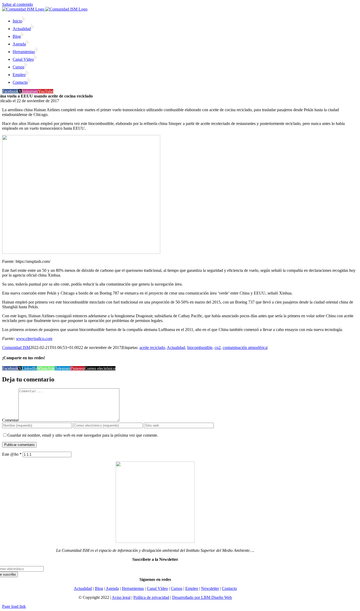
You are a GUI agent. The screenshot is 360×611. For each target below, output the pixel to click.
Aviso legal (121, 597)
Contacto (229, 588)
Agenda (112, 588)
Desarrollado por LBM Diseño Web (202, 597)
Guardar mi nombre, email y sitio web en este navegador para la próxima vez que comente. (82, 435)
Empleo (191, 588)
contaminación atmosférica (245, 347)
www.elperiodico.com (34, 338)
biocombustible (199, 347)
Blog (99, 588)
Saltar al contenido (17, 4)
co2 (218, 347)
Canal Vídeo (157, 588)
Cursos (176, 588)
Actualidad (176, 347)
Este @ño (12, 454)
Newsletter (210, 588)
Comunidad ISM (16, 347)
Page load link (14, 606)
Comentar (10, 420)
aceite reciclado (152, 347)
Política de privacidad (151, 597)
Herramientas (133, 588)
